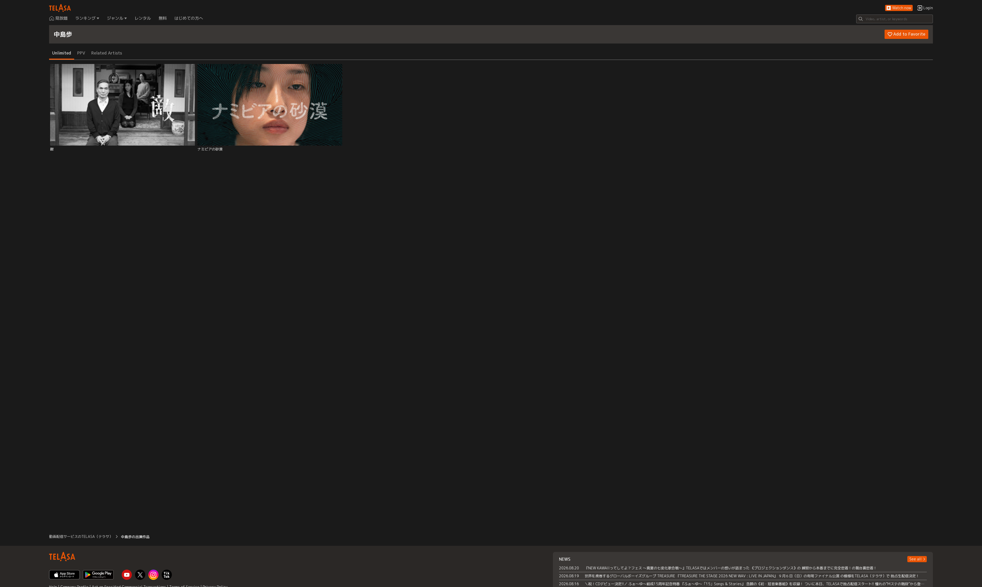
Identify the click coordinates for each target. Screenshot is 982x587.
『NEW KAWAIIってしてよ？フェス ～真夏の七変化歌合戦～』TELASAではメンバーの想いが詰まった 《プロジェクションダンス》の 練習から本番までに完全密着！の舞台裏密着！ (731, 568)
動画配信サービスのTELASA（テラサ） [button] (81, 536)
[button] (899, 8)
